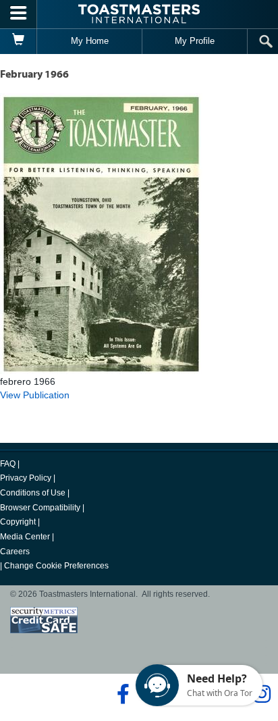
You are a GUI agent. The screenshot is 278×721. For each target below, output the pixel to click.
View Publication (35, 395)
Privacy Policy (25, 478)
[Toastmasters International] (139, 14)
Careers (15, 551)
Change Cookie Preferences (56, 565)
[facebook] (121, 694)
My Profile (195, 41)
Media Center (25, 536)
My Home (90, 41)
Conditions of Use (32, 493)
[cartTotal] (18, 41)
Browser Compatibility (40, 507)
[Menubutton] (18, 14)
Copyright (18, 522)
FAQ (8, 464)
